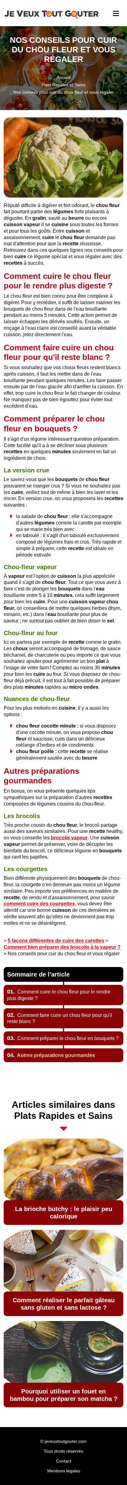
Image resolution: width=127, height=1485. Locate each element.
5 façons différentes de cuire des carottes (56, 940)
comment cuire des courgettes (39, 903)
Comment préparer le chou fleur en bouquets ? (63, 1038)
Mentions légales (63, 1470)
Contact (63, 1460)
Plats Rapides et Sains (63, 84)
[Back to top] (110, 1468)
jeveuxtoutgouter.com (66, 1441)
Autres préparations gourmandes (51, 1055)
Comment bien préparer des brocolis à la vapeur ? (62, 947)
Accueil (64, 77)
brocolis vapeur (69, 837)
